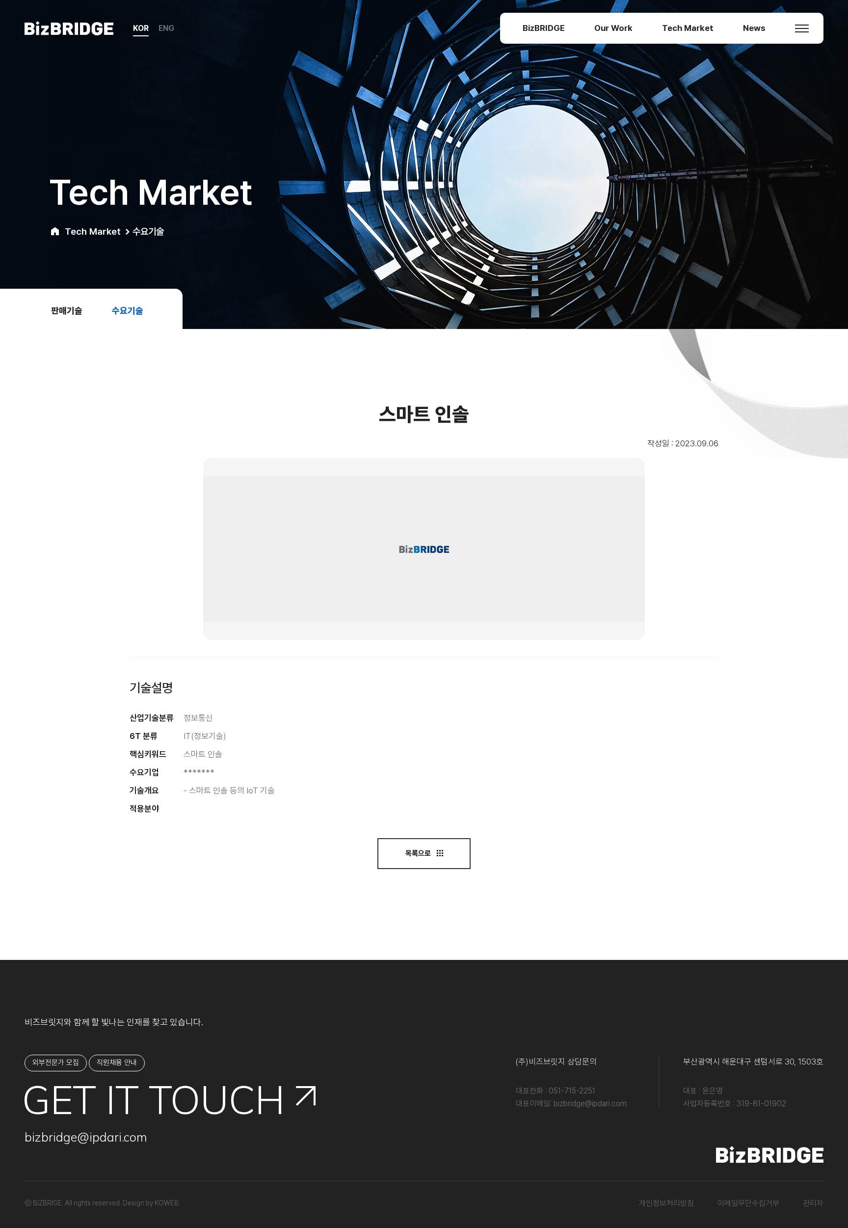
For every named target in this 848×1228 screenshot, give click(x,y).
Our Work (613, 28)
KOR (141, 28)
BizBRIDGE (544, 28)
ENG (166, 28)
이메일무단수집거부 (748, 1203)
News (754, 28)
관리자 (813, 1203)
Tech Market (688, 28)
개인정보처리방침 (666, 1203)
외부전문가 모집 (55, 1062)
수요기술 (127, 310)
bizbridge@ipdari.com (86, 1137)
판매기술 (66, 310)
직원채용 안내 (117, 1062)
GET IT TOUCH (155, 1099)
